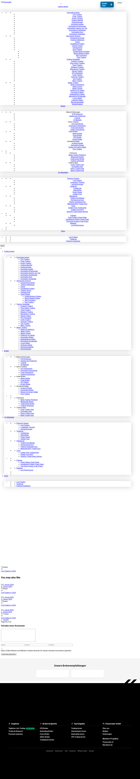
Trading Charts (77, 46)
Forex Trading (77, 17)
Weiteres (73, 223)
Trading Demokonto (77, 130)
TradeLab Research (16, 731)
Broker (63, 106)
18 (4, 620)
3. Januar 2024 (6, 599)
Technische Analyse (73, 36)
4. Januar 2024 (6, 587)
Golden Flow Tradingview (77, 208)
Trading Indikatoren (77, 40)
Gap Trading (77, 79)
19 (6, 620)
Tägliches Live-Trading (21, 728)
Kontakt (91, 751)
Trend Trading (77, 65)
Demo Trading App (77, 169)
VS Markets (77, 120)
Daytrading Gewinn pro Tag (77, 28)
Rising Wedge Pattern (81, 54)
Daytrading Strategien (77, 34)
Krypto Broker (77, 139)
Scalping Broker (77, 143)
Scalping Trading (77, 61)
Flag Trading (81, 57)
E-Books (73, 216)
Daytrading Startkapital (77, 30)
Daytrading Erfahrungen (77, 26)
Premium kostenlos (73, 241)
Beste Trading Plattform (77, 155)
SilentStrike (77, 190)
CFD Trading (77, 15)
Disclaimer (72, 751)
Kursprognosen (77, 22)
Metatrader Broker (77, 157)
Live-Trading (77, 180)
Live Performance (77, 225)
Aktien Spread (77, 89)
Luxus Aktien (77, 98)
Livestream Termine (77, 182)
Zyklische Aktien (77, 100)
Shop (63, 231)
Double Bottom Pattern (81, 52)
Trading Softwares (77, 161)
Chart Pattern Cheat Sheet (77, 217)
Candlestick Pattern (77, 44)
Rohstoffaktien (77, 104)
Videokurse (73, 196)
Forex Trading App (77, 165)
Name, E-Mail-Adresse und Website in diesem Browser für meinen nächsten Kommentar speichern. (36, 651)
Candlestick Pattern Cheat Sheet (77, 219)
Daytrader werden (77, 24)
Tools (73, 206)
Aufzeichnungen (77, 184)
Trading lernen (63, 7)
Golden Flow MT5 (77, 210)
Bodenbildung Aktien (77, 94)
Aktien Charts (77, 87)
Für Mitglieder (63, 172)
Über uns (106, 728)
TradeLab (73, 186)
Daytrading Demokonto (77, 126)
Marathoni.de (108, 745)
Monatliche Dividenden (77, 96)
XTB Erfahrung (77, 114)
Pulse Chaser (77, 192)
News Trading (77, 81)
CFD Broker (77, 137)
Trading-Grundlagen (77, 198)
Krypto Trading (77, 18)
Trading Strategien (73, 59)
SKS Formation (81, 55)
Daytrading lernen (73, 13)
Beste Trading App (77, 171)
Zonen (77, 42)
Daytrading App (77, 167)
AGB (66, 751)
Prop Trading (77, 149)
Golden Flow (77, 194)
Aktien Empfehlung (77, 85)
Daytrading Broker (77, 145)
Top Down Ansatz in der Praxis (77, 221)
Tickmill (77, 118)
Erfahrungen (107, 734)
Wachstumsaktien (77, 102)
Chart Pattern (77, 50)
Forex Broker (77, 135)
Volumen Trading (77, 77)
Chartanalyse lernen (77, 38)
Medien (105, 731)
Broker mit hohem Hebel (77, 147)
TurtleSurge (77, 188)
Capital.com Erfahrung (77, 116)
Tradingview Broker (77, 159)
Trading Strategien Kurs (77, 202)
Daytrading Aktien (77, 92)
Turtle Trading (77, 75)
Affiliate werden (82, 751)
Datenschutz (59, 751)
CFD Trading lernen (78, 737)
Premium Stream (73, 179)
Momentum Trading (77, 69)
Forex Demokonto (77, 128)
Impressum (49, 751)
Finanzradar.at (108, 742)
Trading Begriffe (77, 20)
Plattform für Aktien (77, 91)
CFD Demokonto (77, 124)
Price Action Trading (77, 63)
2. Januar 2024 (6, 612)
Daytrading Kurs (77, 32)
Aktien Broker (77, 134)
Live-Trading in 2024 (8, 571)
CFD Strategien (77, 73)
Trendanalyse (77, 48)
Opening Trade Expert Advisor (77, 212)
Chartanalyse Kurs (77, 200)
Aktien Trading (73, 83)
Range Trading (77, 71)
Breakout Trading (77, 67)
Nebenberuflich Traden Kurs (77, 204)
